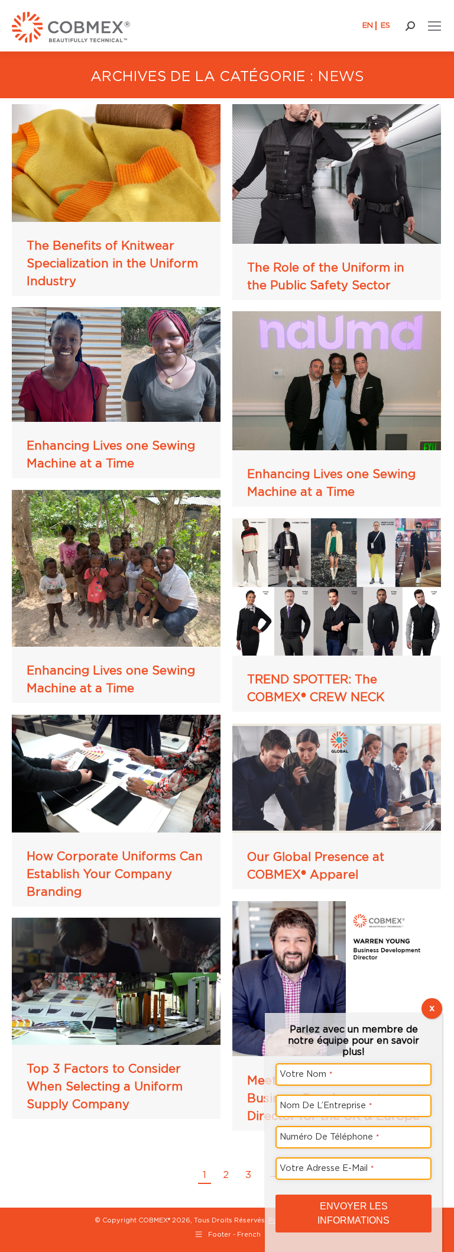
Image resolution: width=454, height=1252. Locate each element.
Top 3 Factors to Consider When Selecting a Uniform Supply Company (105, 1086)
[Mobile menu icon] (434, 26)
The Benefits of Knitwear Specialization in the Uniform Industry (112, 263)
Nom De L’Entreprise (326, 1105)
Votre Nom (306, 1074)
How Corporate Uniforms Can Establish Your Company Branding (115, 874)
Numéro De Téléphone (330, 1136)
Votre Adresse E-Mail (327, 1168)
